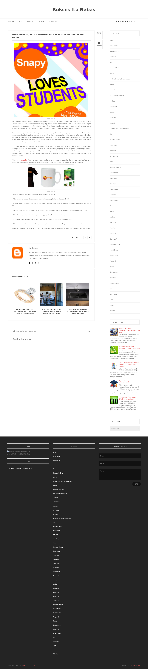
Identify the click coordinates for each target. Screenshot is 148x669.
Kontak (41, 21)
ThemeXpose (135, 665)
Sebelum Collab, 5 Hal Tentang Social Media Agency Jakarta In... (51, 311)
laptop (112, 211)
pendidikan (114, 250)
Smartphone (114, 283)
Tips (111, 300)
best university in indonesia (120, 79)
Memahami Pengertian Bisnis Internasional (127, 398)
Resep (112, 267)
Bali (111, 62)
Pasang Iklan (27, 469)
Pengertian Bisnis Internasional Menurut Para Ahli (129, 330)
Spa (111, 289)
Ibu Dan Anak (115, 139)
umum (112, 305)
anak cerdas (114, 46)
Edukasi (112, 101)
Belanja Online (115, 68)
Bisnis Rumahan (115, 90)
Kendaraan (114, 189)
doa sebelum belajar (117, 95)
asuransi (113, 57)
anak (111, 40)
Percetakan (114, 255)
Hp (111, 134)
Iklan (21, 21)
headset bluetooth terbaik (120, 128)
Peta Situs (52, 21)
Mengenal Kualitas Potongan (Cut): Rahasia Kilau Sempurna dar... (25, 311)
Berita (112, 73)
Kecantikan (114, 173)
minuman (113, 233)
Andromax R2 (115, 51)
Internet (113, 151)
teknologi (113, 294)
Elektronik (113, 106)
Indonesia (113, 145)
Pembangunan (115, 244)
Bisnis (112, 84)
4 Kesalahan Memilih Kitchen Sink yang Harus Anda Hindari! (78, 311)
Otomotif (113, 239)
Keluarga (113, 184)
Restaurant (114, 272)
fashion (112, 112)
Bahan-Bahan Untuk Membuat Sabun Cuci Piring (129, 347)
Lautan (112, 217)
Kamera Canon (115, 167)
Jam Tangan (114, 156)
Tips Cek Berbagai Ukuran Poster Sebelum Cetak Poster (129, 365)
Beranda (11, 21)
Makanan (113, 222)
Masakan (113, 228)
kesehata (113, 195)
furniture (113, 117)
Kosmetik (113, 206)
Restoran (113, 277)
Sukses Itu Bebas (74, 9)
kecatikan (113, 178)
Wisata (112, 311)
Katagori (30, 21)
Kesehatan (114, 200)
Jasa (111, 162)
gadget (112, 123)
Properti (113, 261)
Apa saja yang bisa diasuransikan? (126, 382)
